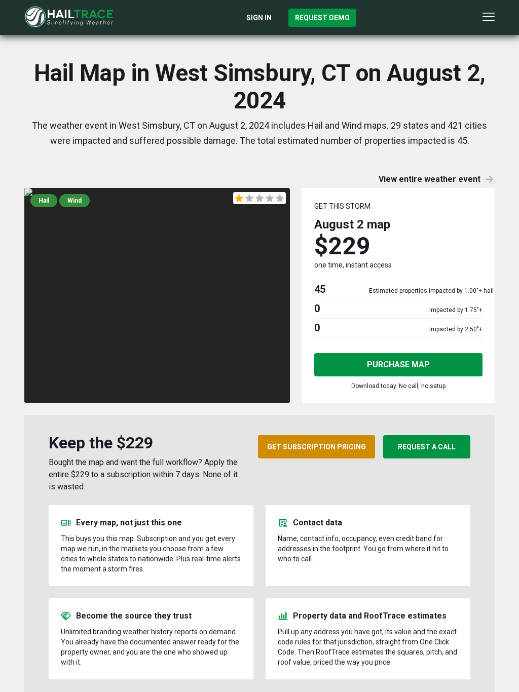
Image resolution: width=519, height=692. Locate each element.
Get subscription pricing (316, 447)
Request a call (427, 447)
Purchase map (398, 364)
